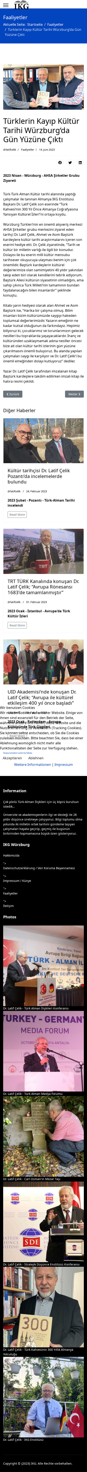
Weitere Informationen (32, 764)
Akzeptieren (12, 758)
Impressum (63, 764)
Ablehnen (36, 758)
